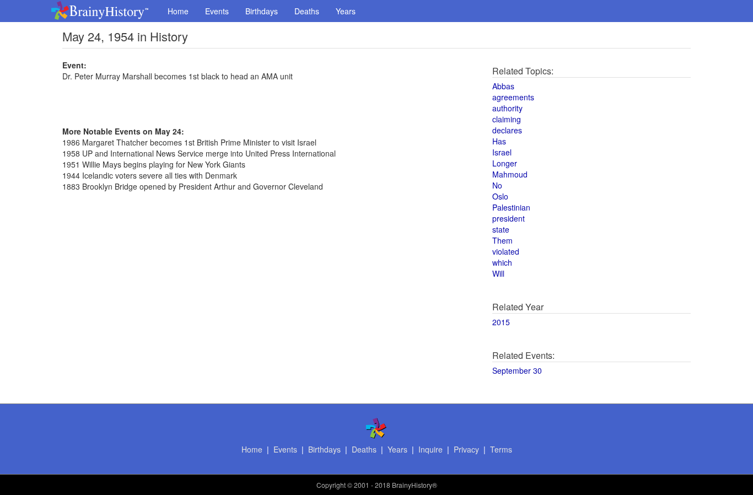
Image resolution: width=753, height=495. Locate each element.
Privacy (466, 449)
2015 (501, 321)
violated (505, 251)
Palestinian (511, 207)
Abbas (503, 86)
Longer (504, 163)
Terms (501, 449)
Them (502, 240)
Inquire (430, 449)
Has (499, 141)
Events (217, 11)
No (497, 185)
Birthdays (261, 11)
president (508, 218)
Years (346, 11)
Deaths (306, 11)
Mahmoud (510, 174)
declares (507, 130)
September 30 (517, 370)
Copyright (331, 484)
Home (178, 11)
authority (507, 108)
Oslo (500, 196)
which (502, 262)
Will (498, 273)
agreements (513, 97)
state (500, 229)
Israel (502, 152)
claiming (506, 119)
